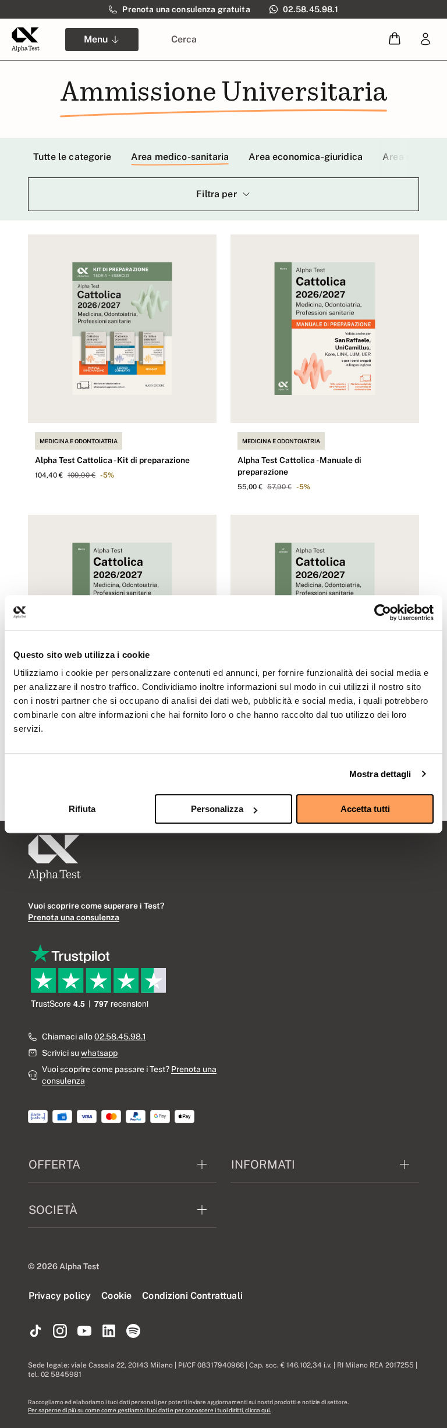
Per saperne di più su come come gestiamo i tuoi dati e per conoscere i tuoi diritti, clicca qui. (149, 1409)
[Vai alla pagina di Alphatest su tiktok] (35, 1331)
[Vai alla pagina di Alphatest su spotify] (133, 1331)
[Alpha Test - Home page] (25, 39)
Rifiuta (82, 809)
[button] (394, 39)
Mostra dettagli (380, 774)
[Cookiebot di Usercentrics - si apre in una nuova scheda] (383, 612)
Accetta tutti (365, 809)
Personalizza (217, 809)
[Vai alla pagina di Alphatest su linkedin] (109, 1331)
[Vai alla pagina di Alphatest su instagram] (60, 1331)
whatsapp (99, 1052)
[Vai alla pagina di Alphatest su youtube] (84, 1331)
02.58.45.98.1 (120, 1036)
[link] (425, 39)
